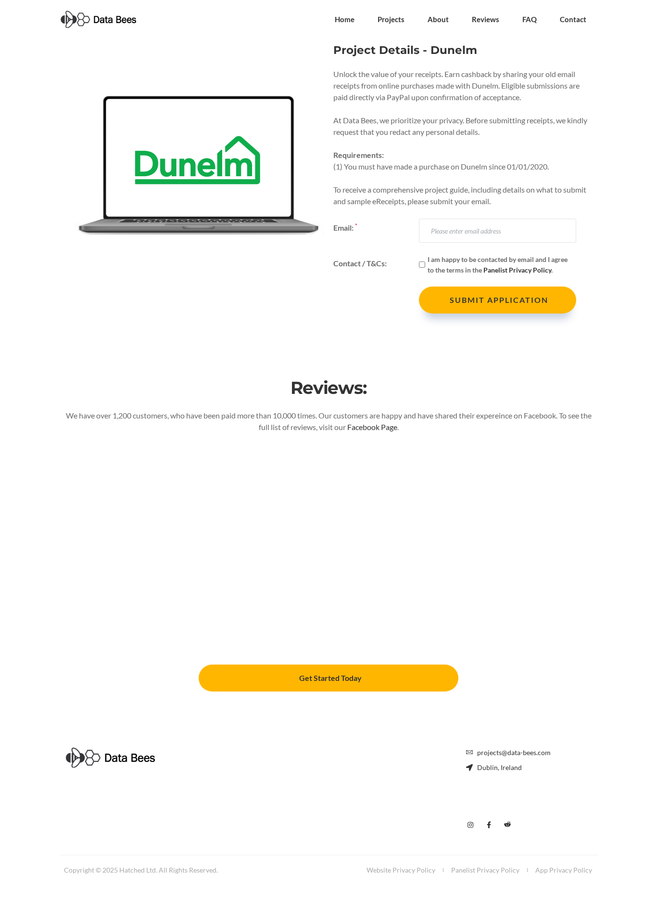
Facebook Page (372, 426)
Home (344, 19)
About (438, 19)
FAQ (529, 19)
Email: (345, 227)
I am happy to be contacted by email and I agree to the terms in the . (498, 264)
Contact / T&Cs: (360, 263)
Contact (573, 19)
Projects (391, 19)
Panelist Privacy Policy (517, 270)
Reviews (485, 19)
